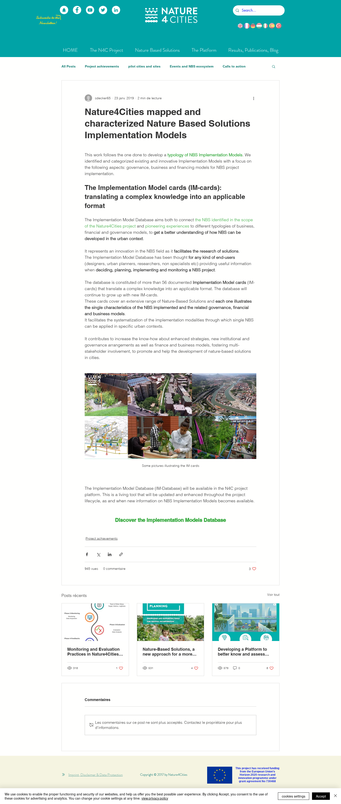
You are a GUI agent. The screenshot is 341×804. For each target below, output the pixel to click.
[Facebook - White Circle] (77, 10)
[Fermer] (335, 796)
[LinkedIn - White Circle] (116, 10)
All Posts (68, 66)
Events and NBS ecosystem (191, 66)
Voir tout (273, 595)
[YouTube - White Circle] (90, 10)
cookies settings (293, 796)
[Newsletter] (64, 10)
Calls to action (234, 66)
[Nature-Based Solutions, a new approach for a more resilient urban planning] (170, 622)
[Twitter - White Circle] (103, 10)
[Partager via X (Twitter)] (98, 554)
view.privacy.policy (155, 798)
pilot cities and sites (144, 66)
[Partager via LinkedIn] (109, 554)
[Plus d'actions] (253, 98)
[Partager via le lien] (121, 554)
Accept (321, 796)
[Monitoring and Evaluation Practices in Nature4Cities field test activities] (95, 622)
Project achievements (102, 66)
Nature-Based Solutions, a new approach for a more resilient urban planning (169, 652)
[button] (273, 66)
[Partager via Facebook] (87, 554)
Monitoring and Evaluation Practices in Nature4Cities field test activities (93, 652)
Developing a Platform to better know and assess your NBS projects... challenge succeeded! (242, 652)
